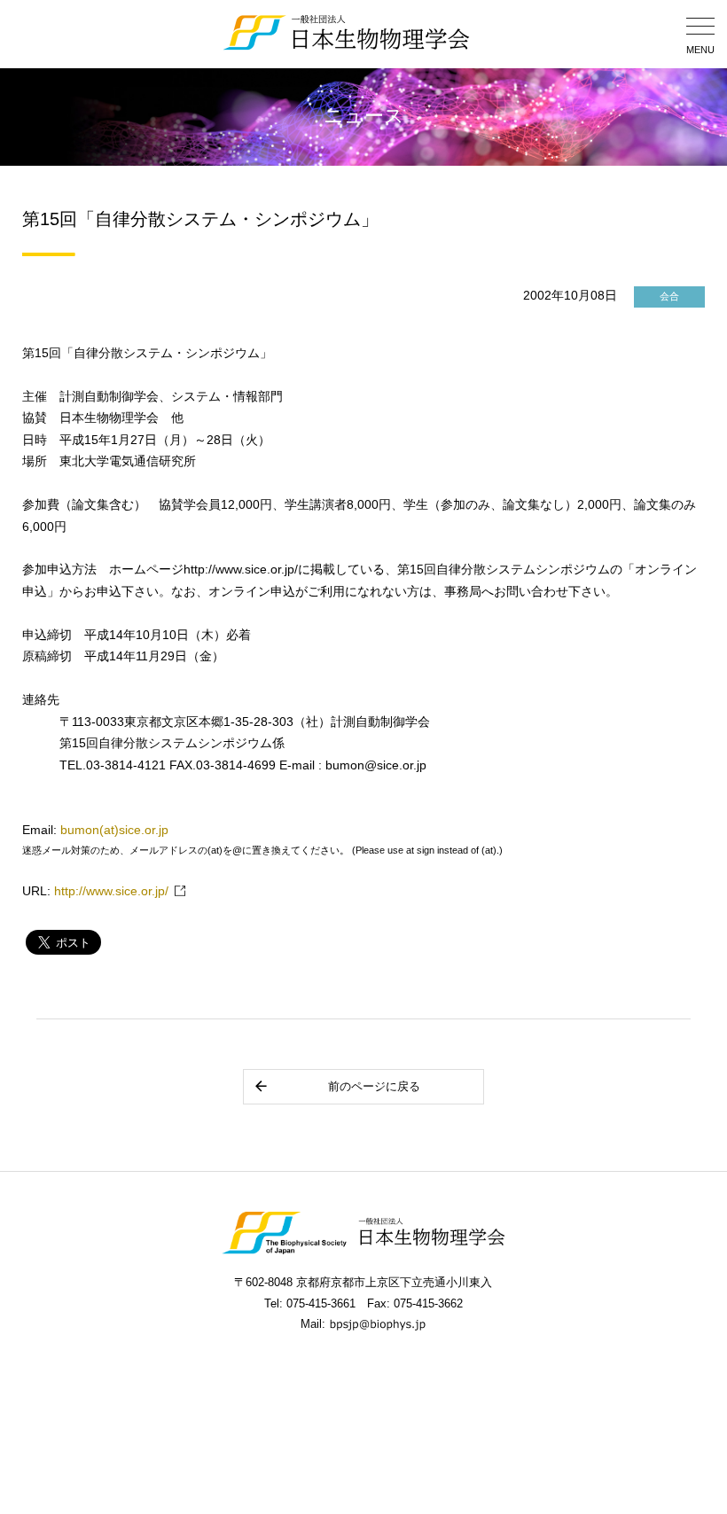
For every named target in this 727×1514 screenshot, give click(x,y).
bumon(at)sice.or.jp (114, 830)
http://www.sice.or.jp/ (111, 891)
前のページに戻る (374, 1086)
